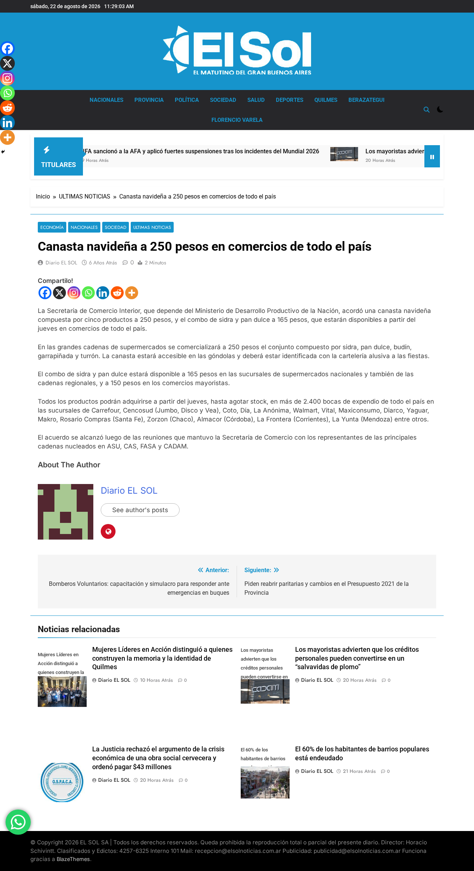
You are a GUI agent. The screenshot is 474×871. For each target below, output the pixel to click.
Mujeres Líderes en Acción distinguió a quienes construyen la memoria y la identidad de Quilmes (162, 658)
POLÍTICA (187, 100)
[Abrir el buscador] (427, 110)
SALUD (256, 100)
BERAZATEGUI (366, 100)
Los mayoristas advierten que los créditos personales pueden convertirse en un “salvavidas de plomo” (357, 658)
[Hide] (3, 152)
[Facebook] (45, 292)
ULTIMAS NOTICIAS (152, 227)
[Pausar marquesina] (432, 156)
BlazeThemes (73, 859)
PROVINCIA (149, 100)
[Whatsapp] (88, 292)
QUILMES (325, 100)
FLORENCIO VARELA (237, 120)
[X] (59, 292)
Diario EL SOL (61, 262)
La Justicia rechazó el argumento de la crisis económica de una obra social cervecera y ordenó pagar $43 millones (158, 758)
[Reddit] (117, 292)
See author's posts (140, 510)
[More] (131, 292)
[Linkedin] (102, 292)
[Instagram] (73, 292)
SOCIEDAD (223, 100)
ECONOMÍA (52, 227)
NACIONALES (106, 100)
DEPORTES (289, 100)
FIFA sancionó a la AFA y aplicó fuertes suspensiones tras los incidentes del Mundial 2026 (178, 151)
